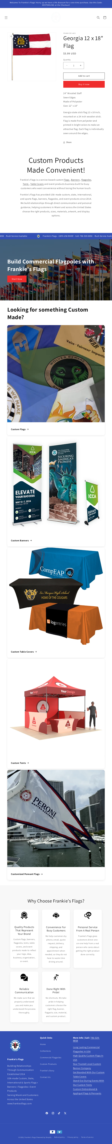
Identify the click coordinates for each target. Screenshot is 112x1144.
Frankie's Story (47, 1070)
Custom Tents (18, 763)
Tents (26, 184)
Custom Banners (20, 540)
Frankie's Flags (30, 1137)
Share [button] (69, 142)
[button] (6, 17)
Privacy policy (73, 1137)
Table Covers (37, 184)
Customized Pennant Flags (25, 874)
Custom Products (48, 1064)
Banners (75, 179)
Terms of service (87, 1137)
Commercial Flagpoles (50, 1057)
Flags (67, 179)
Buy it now (84, 84)
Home (43, 1044)
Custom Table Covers (22, 651)
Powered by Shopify (43, 1137)
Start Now (17, 278)
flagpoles (86, 179)
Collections (45, 1051)
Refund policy (59, 1137)
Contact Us (45, 1077)
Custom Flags (18, 429)
